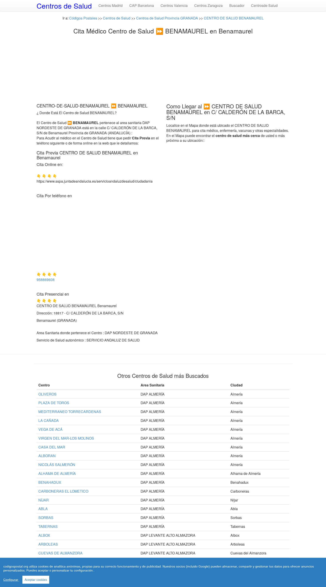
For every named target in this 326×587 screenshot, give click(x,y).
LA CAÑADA (48, 420)
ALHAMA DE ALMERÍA (57, 473)
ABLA (43, 508)
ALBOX (44, 535)
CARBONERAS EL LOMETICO (63, 491)
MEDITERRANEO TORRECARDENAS (69, 411)
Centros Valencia (174, 5)
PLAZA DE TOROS (53, 402)
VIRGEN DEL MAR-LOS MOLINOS (66, 438)
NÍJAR (43, 500)
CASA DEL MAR (51, 447)
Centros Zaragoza (208, 5)
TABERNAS (48, 526)
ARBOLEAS (48, 544)
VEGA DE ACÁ (50, 429)
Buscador (236, 5)
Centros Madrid (110, 5)
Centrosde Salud (264, 5)
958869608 (46, 279)
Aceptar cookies (36, 579)
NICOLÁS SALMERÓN (56, 464)
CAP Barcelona (141, 5)
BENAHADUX (49, 482)
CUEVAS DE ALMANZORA (60, 553)
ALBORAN (47, 455)
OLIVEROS (47, 394)
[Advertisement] (163, 68)
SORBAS (45, 517)
